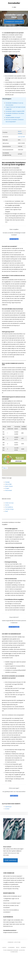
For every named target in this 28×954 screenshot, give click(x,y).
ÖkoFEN (7, 505)
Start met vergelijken (14, 627)
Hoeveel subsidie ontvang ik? (13, 117)
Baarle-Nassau (9, 486)
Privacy (17, 947)
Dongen (7, 488)
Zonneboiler (14, 3)
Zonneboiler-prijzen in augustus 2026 (15, 111)
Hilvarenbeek (8, 490)
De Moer (7, 809)
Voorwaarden (11, 947)
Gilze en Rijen (8, 484)
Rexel (6, 511)
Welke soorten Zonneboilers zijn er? (12, 896)
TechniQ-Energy (9, 509)
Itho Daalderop (9, 507)
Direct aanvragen (14, 239)
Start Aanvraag (10, 860)
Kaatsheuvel (8, 806)
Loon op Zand (21, 136)
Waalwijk (7, 482)
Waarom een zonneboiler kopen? (11, 903)
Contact (4, 947)
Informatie (23, 947)
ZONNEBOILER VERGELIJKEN (14, 22)
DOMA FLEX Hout (9, 503)
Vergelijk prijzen (14, 795)
